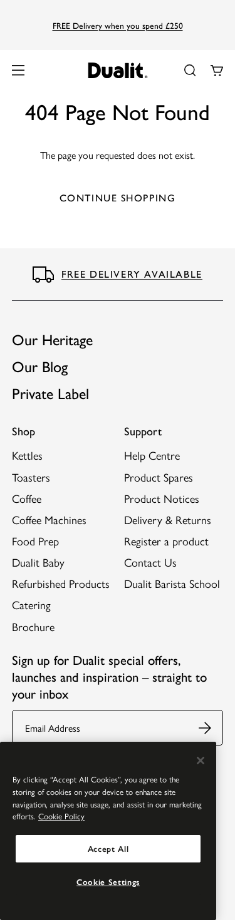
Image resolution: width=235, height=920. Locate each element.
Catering (31, 604)
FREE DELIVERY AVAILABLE (131, 274)
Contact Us (150, 562)
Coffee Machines (49, 519)
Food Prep (35, 540)
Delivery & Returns (167, 519)
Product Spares (158, 477)
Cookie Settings (108, 882)
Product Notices (161, 498)
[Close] (200, 760)
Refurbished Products (61, 583)
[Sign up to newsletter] (211, 728)
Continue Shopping (118, 198)
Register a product (166, 540)
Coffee (26, 498)
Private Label (50, 394)
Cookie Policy (61, 816)
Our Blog (40, 367)
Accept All (108, 849)
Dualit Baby (38, 562)
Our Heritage (52, 340)
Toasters (31, 477)
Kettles (27, 455)
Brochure (33, 626)
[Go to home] (117, 70)
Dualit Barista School (172, 583)
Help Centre (152, 455)
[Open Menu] (18, 70)
